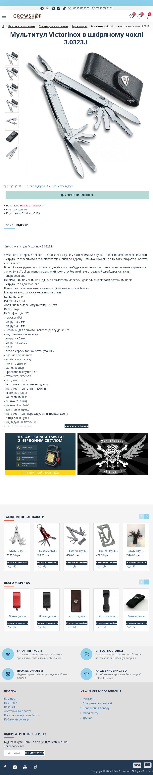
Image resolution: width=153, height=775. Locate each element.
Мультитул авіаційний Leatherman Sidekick (19, 550)
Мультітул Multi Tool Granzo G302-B (138, 550)
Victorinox (21, 209)
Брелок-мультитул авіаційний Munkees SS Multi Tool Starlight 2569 (49, 550)
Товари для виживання (53, 26)
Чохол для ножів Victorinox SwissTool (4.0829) (108, 616)
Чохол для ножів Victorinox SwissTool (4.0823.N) (138, 616)
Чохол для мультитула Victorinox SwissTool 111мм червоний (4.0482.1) (19, 616)
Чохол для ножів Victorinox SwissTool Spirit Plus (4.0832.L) (78, 616)
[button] (141, 516)
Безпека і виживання (21, 26)
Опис (9, 225)
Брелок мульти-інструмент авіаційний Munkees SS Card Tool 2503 (108, 550)
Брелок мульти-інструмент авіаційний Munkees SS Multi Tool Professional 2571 (78, 550)
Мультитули (79, 26)
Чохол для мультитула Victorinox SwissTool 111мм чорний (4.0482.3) (49, 616)
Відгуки (22, 225)
